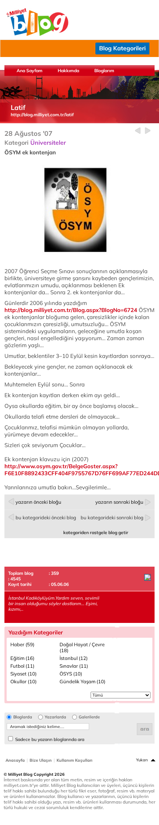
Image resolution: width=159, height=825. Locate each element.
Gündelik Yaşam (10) (82, 681)
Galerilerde (89, 717)
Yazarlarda (55, 717)
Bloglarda (22, 717)
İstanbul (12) (74, 658)
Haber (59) (22, 644)
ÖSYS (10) (71, 674)
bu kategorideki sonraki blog (112, 517)
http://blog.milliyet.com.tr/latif (42, 114)
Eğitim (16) (22, 658)
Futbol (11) (22, 666)
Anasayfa (15, 760)
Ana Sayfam (30, 70)
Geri (138, 130)
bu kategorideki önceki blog (46, 517)
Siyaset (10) (23, 674)
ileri (148, 130)
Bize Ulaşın (41, 760)
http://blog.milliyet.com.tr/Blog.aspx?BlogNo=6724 (70, 309)
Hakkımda (68, 70)
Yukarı (142, 759)
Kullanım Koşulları (74, 760)
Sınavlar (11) (74, 666)
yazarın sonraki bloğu (119, 502)
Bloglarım (104, 70)
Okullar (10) (23, 681)
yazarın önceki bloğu (38, 502)
